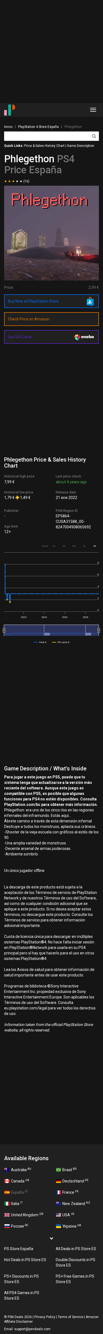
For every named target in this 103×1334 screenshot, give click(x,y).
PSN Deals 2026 (20, 1317)
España (19, 1192)
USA (68, 1214)
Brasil (69, 1169)
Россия (19, 1225)
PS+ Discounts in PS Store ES (21, 1279)
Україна (71, 1225)
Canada (20, 1180)
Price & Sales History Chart (44, 146)
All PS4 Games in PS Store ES (21, 1295)
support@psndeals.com (32, 1329)
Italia (17, 1203)
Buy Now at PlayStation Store (33, 301)
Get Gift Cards (20, 337)
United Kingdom (27, 1214)
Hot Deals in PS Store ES (25, 1260)
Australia (21, 1169)
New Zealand (76, 1203)
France (70, 1192)
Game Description (80, 146)
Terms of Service (70, 1317)
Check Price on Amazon (28, 319)
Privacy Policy (44, 1317)
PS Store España (18, 1249)
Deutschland (75, 1180)
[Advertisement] (51, 51)
